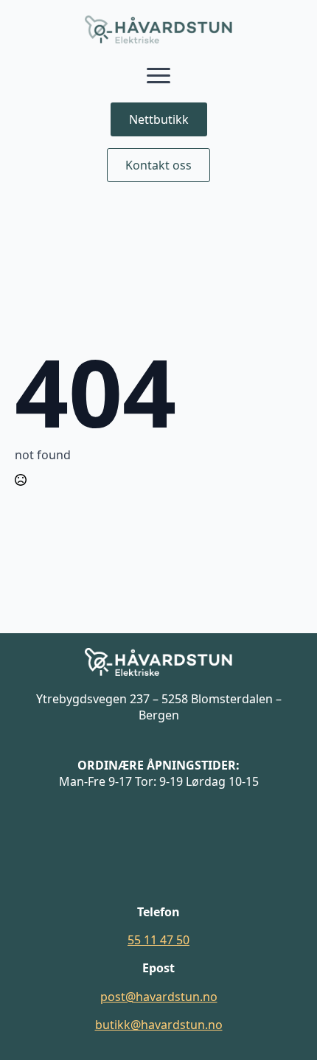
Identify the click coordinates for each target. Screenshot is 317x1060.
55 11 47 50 (158, 940)
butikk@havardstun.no (159, 1025)
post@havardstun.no (158, 996)
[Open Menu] (158, 76)
